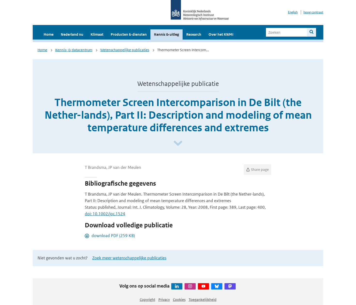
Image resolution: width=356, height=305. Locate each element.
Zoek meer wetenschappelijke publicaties (129, 258)
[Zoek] (311, 32)
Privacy (164, 299)
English (293, 12)
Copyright (147, 299)
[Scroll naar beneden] (178, 143)
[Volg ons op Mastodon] (230, 286)
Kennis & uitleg (166, 34)
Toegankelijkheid (203, 299)
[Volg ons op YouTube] (203, 286)
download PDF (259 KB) (113, 235)
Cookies (179, 299)
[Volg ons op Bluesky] (216, 286)
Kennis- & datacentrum (73, 50)
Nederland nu (72, 34)
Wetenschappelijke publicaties (124, 50)
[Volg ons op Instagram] (190, 286)
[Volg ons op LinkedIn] (176, 286)
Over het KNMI (221, 34)
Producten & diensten (129, 34)
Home (49, 34)
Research (193, 34)
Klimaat (97, 34)
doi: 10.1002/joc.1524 (105, 213)
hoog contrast (313, 12)
